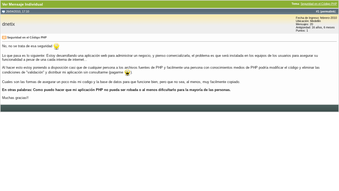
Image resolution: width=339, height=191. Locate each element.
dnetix (8, 24)
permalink (328, 11)
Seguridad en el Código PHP (319, 3)
